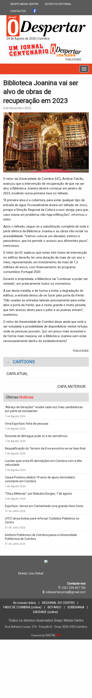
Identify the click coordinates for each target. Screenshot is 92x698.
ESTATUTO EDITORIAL (58, 4)
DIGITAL (46, 635)
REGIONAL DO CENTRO (58, 603)
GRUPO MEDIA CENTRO (24, 4)
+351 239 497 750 (73, 587)
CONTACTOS (18, 11)
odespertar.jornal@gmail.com (66, 592)
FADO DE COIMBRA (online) (22, 607)
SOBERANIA (75, 607)
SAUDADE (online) (45, 612)
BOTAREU (54, 607)
